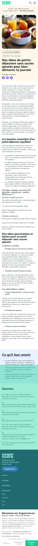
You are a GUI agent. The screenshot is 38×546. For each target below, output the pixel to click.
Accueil (4, 475)
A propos (5, 480)
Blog (3, 494)
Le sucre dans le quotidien (11, 52)
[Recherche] (30, 3)
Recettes (5, 498)
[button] (34, 3)
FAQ (3, 501)
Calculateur (6, 486)
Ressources (6, 491)
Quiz (3, 505)
